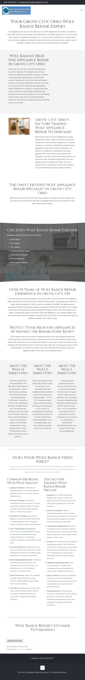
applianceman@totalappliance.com (34, 2)
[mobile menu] (81, 10)
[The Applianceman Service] (16, 10)
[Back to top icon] (42, 668)
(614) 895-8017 (11, 2)
